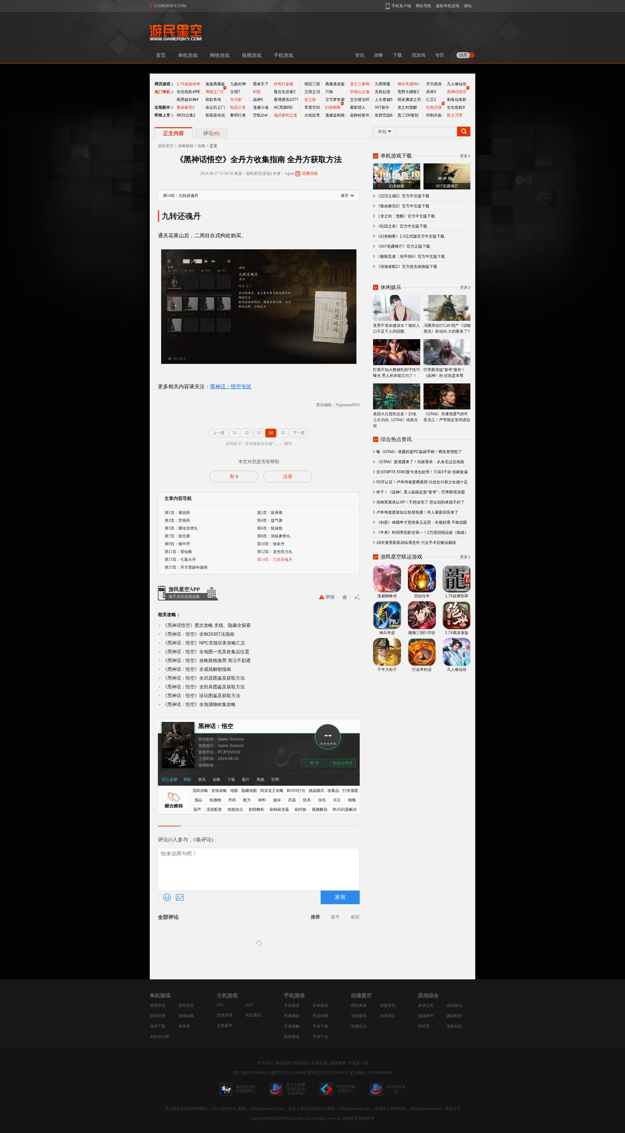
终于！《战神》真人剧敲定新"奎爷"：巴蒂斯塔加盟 (420, 492)
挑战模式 (316, 790)
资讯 (359, 55)
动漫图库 (359, 1016)
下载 (397, 55)
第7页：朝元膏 (177, 536)
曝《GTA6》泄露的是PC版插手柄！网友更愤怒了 (419, 451)
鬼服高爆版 (215, 84)
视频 (260, 779)
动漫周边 (387, 1016)
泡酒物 (215, 800)
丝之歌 (310, 99)
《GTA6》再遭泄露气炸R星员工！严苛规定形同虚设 (447, 417)
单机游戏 (188, 55)
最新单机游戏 (447, 6)
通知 (468, 6)
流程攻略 (200, 790)
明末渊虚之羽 (409, 99)
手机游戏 (283, 55)
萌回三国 (312, 84)
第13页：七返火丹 (180, 559)
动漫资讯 (387, 1005)
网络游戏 (219, 55)
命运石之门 (215, 107)
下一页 (299, 433)
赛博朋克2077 (286, 99)
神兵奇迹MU (408, 84)
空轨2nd (260, 115)
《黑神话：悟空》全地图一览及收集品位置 (206, 651)
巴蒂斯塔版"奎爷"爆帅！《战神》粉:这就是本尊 (444, 372)
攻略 (378, 55)
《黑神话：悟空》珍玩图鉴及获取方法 (201, 695)
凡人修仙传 (456, 84)
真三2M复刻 (408, 115)
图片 (246, 779)
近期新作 (162, 107)
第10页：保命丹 (271, 544)
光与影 (236, 99)
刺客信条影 (456, 99)
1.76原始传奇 (188, 84)
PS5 (220, 1005)
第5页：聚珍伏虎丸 (181, 528)
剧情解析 (256, 809)
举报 (330, 597)
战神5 (258, 99)
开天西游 (434, 84)
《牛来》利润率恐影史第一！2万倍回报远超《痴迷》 (422, 532)
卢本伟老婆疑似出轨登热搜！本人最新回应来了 (417, 512)
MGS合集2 (186, 115)
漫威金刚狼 (335, 115)
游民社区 (454, 1026)
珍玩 (322, 800)
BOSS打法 (296, 790)
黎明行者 (238, 115)
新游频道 (291, 1036)
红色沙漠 (434, 107)
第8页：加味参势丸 (273, 536)
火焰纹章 (312, 115)
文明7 (235, 92)
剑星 (257, 92)
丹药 (232, 800)
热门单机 (162, 92)
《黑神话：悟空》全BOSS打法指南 (198, 634)
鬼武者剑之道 (285, 115)
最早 (335, 917)
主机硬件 (224, 1025)
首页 (161, 55)
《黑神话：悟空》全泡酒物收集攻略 (199, 704)
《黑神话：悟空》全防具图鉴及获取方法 (204, 686)
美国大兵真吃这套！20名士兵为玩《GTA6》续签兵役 (395, 420)
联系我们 (301, 1063)
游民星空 (166, 146)
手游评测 (320, 1016)
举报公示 (453, 1108)
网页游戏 (162, 84)
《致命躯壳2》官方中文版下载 (402, 206)
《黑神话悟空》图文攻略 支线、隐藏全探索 (207, 625)
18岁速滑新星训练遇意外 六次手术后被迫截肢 (416, 542)
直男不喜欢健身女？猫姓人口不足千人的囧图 (396, 328)
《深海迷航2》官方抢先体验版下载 (406, 266)
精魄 (352, 800)
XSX (249, 1005)
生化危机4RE (188, 92)
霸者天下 (261, 84)
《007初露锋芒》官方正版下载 (403, 246)
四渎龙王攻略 (272, 790)
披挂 (277, 800)
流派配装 (214, 809)
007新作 (382, 107)
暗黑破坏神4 (188, 99)
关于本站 (265, 1063)
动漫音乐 (359, 1026)
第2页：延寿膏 (270, 512)
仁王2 (431, 99)
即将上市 (162, 115)
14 (271, 433)
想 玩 (314, 763)
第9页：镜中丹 (177, 544)
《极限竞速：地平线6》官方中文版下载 (410, 256)
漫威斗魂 (261, 107)
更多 (464, 156)
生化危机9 (456, 107)
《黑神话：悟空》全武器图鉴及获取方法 (204, 678)
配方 (247, 800)
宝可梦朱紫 (335, 99)
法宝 (337, 800)
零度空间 (312, 107)
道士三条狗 (359, 84)
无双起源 (382, 92)
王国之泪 (312, 92)
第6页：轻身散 (270, 528)
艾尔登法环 (359, 99)
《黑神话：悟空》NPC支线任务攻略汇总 (204, 642)
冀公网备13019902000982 (370, 1073)
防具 (307, 800)
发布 (340, 897)
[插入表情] (167, 897)
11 (235, 433)
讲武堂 (424, 1026)
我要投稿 (310, 173)
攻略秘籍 (185, 146)
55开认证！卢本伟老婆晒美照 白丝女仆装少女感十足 (422, 482)
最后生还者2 (285, 92)
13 (259, 433)
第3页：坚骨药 (177, 520)
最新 (355, 917)
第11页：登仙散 (178, 551)
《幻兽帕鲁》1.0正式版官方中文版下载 (410, 236)
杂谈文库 (426, 1005)
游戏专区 (186, 1005)
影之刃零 (455, 115)
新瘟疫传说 (215, 115)
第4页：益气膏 (270, 520)
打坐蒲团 (350, 790)
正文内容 (173, 133)
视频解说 (319, 809)
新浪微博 (338, 1063)
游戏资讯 (157, 1005)
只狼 (329, 92)
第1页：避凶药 (177, 512)
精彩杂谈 (359, 1005)
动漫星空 (361, 995)
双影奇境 (213, 99)
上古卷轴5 (384, 99)
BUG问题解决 (345, 809)
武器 (292, 800)
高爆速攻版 (335, 84)
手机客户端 (358, 1063)
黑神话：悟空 (215, 726)
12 (247, 433)
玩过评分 (343, 763)
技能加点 (235, 809)
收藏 (344, 597)
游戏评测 (157, 1016)
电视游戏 (251, 55)
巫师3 (431, 92)
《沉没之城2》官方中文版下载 (402, 196)
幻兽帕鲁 (333, 107)
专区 (439, 55)
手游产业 (320, 1036)
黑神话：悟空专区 (231, 386)
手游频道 (291, 1005)
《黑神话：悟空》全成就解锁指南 (197, 669)
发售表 (184, 1026)
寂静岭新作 (359, 115)
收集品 (333, 790)
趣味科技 (454, 1016)
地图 (234, 790)
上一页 (219, 433)
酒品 (198, 800)
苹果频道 (291, 1016)
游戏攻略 (186, 1016)
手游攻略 (291, 1026)
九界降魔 (382, 84)
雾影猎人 (358, 107)
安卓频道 (320, 1005)
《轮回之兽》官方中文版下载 (401, 226)
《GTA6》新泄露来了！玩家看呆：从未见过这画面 (420, 462)
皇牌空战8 (384, 115)
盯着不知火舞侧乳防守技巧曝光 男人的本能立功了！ (396, 372)
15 (283, 433)
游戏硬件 (426, 1016)
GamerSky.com (299, 1118)
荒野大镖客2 (408, 92)
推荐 (315, 917)
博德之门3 (214, 92)
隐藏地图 (249, 790)
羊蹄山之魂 (359, 92)
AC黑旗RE (283, 107)
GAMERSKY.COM (170, 6)
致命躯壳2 (186, 107)
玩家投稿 (319, 1063)
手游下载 (320, 1026)
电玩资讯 (253, 1015)
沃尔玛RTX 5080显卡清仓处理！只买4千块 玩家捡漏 (422, 472)
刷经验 (300, 809)
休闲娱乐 (454, 1005)
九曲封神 (238, 84)
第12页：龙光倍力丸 (274, 551)
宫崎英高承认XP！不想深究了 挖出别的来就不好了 (420, 502)
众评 (173, 779)
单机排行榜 (159, 1036)
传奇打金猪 (283, 84)
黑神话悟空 (456, 92)
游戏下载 (157, 1026)
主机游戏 (227, 995)
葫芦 (197, 809)
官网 (275, 779)
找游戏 (418, 55)
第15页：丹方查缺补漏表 (186, 567)
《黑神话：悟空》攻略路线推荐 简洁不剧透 (207, 660)
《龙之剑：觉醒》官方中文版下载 (405, 216)
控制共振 (434, 115)
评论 (211, 133)
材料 (262, 800)
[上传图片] (180, 897)
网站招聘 (283, 1063)
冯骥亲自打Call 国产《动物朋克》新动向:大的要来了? (447, 328)
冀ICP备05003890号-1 (251, 1073)
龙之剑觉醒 (407, 107)
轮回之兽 (238, 107)
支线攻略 (219, 790)
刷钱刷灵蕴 (279, 809)
